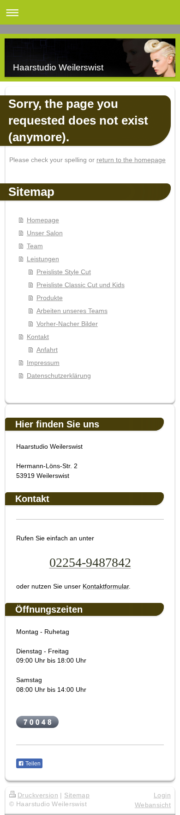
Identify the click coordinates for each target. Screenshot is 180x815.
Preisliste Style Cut (63, 272)
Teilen (32, 763)
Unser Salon (45, 233)
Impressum (43, 362)
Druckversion (38, 795)
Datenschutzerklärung (59, 375)
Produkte (49, 297)
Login (162, 795)
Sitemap (77, 795)
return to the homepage (131, 159)
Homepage (43, 220)
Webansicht (153, 805)
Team (35, 246)
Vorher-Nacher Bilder (67, 323)
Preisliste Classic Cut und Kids (80, 284)
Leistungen (43, 259)
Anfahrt (47, 349)
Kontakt (38, 336)
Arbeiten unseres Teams (72, 310)
